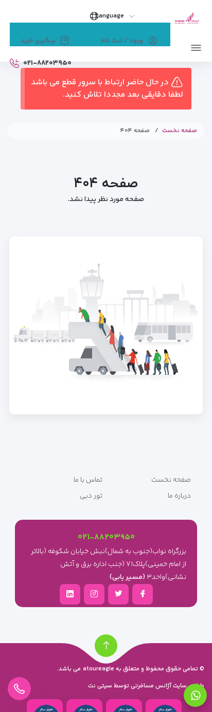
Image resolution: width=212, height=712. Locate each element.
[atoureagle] (186, 19)
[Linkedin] (70, 593)
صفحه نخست (179, 131)
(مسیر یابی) (127, 577)
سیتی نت (100, 686)
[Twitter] (118, 593)
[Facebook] (142, 593)
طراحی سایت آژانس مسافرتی (166, 686)
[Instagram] (94, 593)
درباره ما (179, 496)
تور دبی (91, 496)
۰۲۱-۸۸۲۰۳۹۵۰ (106, 537)
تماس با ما (88, 480)
